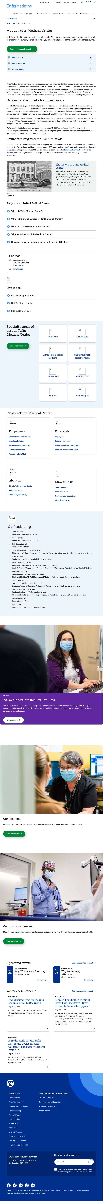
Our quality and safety (18, 495)
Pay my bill (59, 437)
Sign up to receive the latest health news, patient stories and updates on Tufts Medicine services (75, 1170)
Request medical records (19, 445)
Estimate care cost (63, 441)
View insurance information (66, 450)
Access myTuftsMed (17, 454)
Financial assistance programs (67, 445)
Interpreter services (17, 450)
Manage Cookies (83, 1190)
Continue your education (65, 496)
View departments (62, 500)
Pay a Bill (58, 2)
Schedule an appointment (19, 437)
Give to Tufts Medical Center (20, 486)
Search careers (61, 487)
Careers (66, 2)
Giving (74, 2)
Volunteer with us (16, 490)
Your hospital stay (16, 441)
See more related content (82, 963)
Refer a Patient (44, 2)
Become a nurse (61, 492)
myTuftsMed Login (90, 2)
